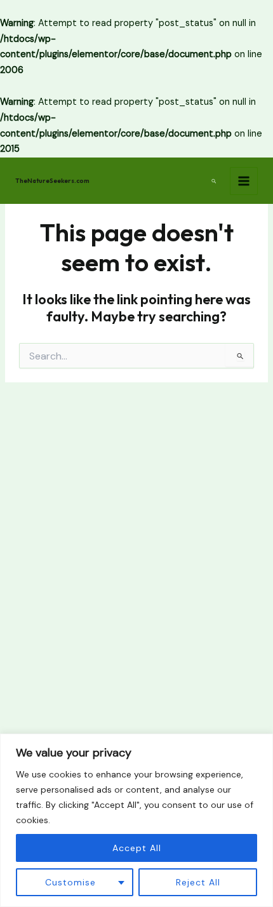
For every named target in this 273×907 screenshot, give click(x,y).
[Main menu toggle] (244, 181)
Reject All (198, 882)
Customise (70, 882)
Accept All (136, 848)
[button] (214, 181)
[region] (136, 820)
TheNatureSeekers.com (52, 181)
